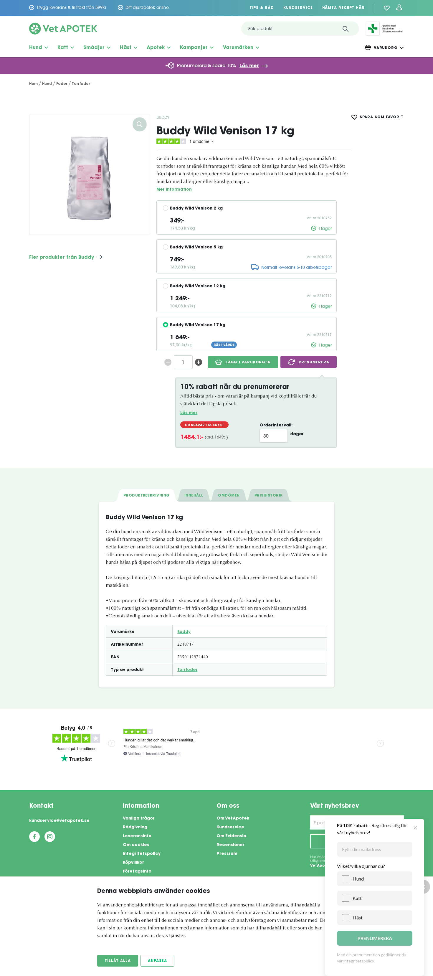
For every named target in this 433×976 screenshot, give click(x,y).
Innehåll (194, 495)
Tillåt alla (118, 961)
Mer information (174, 190)
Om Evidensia (231, 836)
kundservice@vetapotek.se (59, 821)
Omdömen (228, 495)
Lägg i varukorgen (248, 362)
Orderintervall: (276, 425)
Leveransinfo (137, 836)
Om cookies (136, 845)
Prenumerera (314, 362)
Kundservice (298, 8)
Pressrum (226, 854)
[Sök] (345, 29)
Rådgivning (135, 827)
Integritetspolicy (142, 854)
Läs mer (249, 66)
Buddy (162, 117)
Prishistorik (268, 495)
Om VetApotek (232, 819)
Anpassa (157, 961)
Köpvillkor (133, 863)
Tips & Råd (261, 8)
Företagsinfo (137, 872)
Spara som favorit (382, 117)
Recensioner (230, 845)
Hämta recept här (343, 8)
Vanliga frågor (139, 819)
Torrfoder (187, 670)
